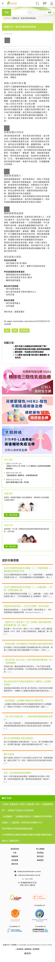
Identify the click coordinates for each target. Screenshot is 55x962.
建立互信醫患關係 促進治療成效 (18, 738)
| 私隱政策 (20, 949)
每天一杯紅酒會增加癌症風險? (18, 773)
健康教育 (7, 18)
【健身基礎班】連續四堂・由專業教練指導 (21, 475)
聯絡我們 (40, 860)
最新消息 (14, 864)
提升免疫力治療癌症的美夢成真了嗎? (31, 346)
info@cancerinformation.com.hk (29, 871)
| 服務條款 (28, 949)
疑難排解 (14, 856)
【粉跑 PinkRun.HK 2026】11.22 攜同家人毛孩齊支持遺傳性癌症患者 (28, 467)
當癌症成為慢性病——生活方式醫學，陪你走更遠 (26, 606)
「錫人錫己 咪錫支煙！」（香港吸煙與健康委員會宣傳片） (28, 718)
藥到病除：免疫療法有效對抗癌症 (29, 352)
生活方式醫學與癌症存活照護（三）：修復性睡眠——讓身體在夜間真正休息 (28, 569)
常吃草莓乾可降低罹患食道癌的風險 (17, 829)
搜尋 (49, 12)
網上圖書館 (40, 849)
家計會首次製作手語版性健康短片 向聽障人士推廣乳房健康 (27, 683)
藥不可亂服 (9, 754)
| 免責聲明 (35, 949)
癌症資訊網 (15, 849)
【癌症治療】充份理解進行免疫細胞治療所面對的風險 (28, 644)
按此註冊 (12, 546)
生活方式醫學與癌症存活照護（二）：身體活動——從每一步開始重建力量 (28, 588)
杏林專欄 (14, 860)
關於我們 (40, 856)
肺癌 (33, 231)
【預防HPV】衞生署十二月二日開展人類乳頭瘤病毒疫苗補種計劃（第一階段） (27, 623)
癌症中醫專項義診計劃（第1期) (17, 482)
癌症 (29, 225)
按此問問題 (13, 515)
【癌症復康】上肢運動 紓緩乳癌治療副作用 (23, 700)
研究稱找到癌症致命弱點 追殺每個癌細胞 (32, 349)
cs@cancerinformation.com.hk (29, 875)
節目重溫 (40, 853)
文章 (14, 853)
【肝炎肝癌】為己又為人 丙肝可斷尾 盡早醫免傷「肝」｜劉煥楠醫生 (28, 661)
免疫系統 (12, 196)
